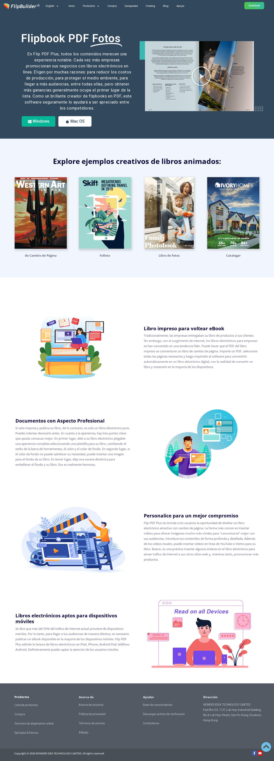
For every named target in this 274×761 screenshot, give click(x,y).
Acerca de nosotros (91, 704)
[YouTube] (260, 753)
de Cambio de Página (41, 255)
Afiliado (83, 732)
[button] (201, 76)
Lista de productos (26, 705)
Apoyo (180, 5)
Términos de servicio (92, 723)
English (50, 5)
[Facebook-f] (254, 753)
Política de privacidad (92, 714)
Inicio (72, 5)
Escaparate (131, 5)
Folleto (105, 255)
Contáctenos (151, 723)
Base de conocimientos (158, 704)
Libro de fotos (169, 255)
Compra (112, 5)
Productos (89, 5)
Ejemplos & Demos (26, 732)
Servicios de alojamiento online (34, 723)
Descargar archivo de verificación (164, 714)
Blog (165, 5)
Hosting (150, 5)
